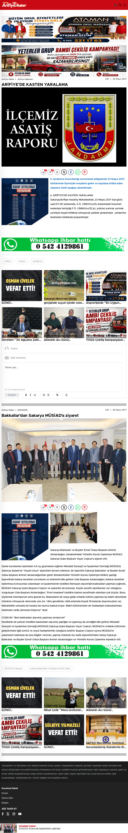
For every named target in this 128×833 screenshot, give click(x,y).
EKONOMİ (22, 410)
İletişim (5, 803)
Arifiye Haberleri (25, 79)
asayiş (22, 261)
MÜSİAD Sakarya (13, 669)
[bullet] (48, 395)
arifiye (8, 261)
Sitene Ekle (7, 798)
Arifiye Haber (8, 79)
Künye (5, 793)
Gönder (12, 395)
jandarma (37, 261)
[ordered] (44, 395)
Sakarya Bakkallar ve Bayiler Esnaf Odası (50, 669)
